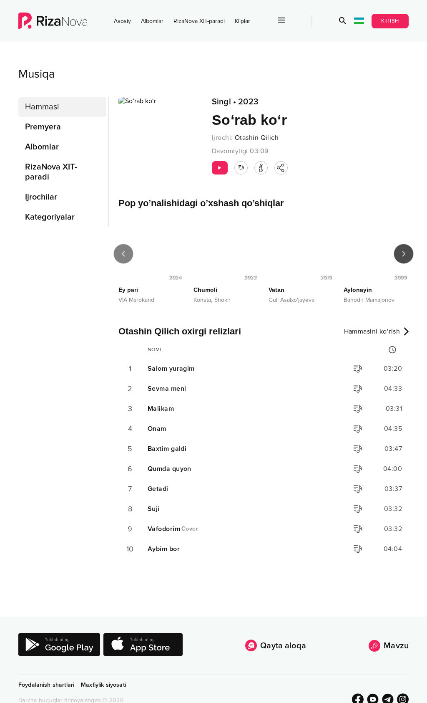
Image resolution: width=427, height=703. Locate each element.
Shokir (222, 299)
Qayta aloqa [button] (283, 646)
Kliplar (242, 21)
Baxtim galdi (167, 449)
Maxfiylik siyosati (103, 684)
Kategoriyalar (50, 217)
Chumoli (205, 289)
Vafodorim (173, 529)
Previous (123, 254)
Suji (154, 509)
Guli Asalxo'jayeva (291, 299)
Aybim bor (164, 549)
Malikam (161, 409)
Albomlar (152, 21)
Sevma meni (167, 388)
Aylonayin (358, 289)
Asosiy (122, 21)
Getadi (158, 489)
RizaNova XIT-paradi (199, 21)
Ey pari (128, 289)
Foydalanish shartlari (46, 684)
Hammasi (42, 107)
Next (404, 254)
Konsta (202, 299)
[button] (343, 21)
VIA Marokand (136, 299)
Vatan (276, 289)
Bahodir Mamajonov (369, 299)
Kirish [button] (390, 21)
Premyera (43, 127)
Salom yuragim (171, 368)
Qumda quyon (169, 469)
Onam (157, 429)
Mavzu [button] (396, 646)
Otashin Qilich (257, 138)
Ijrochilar (41, 197)
